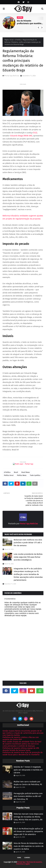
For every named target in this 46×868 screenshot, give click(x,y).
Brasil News (25, 472)
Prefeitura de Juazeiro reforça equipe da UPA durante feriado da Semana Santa (21, 749)
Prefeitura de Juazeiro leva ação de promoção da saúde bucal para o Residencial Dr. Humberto (23, 753)
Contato (27, 857)
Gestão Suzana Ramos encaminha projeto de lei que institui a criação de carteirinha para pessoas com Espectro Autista (23, 733)
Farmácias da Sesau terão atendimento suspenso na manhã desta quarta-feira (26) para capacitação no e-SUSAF (31, 22)
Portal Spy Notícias (12, 76)
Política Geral (9, 475)
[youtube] (31, 690)
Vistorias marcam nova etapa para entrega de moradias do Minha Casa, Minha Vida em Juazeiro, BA (28, 817)
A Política (18, 40)
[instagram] (28, 2)
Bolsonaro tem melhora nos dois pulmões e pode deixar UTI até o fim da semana (28, 543)
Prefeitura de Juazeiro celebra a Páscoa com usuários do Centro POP (21, 738)
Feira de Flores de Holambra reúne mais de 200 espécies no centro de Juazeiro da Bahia (28, 846)
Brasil (16, 472)
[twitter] (23, 2)
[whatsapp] (39, 690)
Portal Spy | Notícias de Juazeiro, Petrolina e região (29, 863)
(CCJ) (35, 132)
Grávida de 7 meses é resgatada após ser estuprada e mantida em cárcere (28, 770)
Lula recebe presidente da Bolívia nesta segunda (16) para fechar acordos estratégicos (28, 557)
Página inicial (9, 40)
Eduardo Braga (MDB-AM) (21, 136)
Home (19, 857)
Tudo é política (35, 475)
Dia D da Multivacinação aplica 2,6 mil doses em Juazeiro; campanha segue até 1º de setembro (28, 831)
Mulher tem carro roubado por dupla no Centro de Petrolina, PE (28, 783)
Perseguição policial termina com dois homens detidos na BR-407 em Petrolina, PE (28, 796)
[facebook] (18, 2)
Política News (21, 475)
